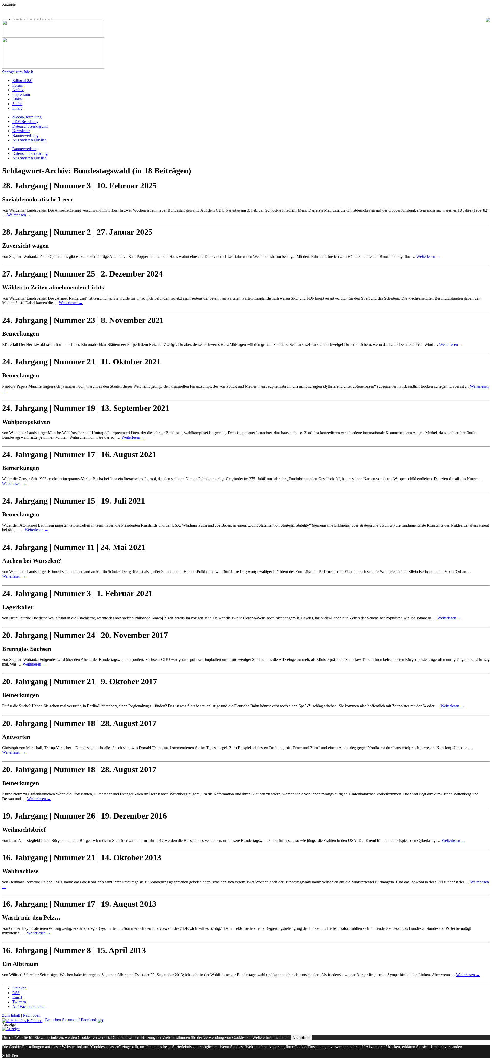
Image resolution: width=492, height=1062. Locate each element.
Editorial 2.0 (22, 80)
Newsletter (21, 131)
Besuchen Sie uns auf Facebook (33, 19)
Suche (17, 103)
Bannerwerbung (25, 135)
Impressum (21, 94)
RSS (16, 992)
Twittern (19, 1002)
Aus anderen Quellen (29, 140)
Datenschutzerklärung (30, 126)
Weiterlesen (19, 215)
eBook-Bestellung (27, 117)
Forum (17, 85)
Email (17, 997)
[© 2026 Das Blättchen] (22, 1020)
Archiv (18, 90)
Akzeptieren (301, 1038)
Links (17, 99)
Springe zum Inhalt (17, 72)
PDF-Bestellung (25, 121)
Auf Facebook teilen (28, 1006)
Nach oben (31, 1015)
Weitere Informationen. (271, 1037)
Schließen (10, 1055)
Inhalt (17, 108)
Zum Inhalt (11, 1015)
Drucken (19, 988)
